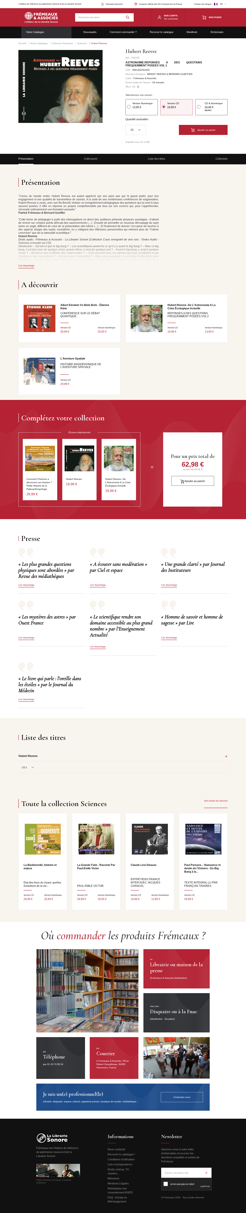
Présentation (25, 158)
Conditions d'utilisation (121, 1159)
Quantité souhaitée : (137, 119)
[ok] (206, 1173)
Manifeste (192, 32)
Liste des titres (156, 158)
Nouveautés (90, 32)
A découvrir (90, 158)
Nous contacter (117, 1149)
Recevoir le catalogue (161, 32)
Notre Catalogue (35, 32)
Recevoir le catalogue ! (121, 1154)
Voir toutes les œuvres (216, 800)
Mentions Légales (118, 1183)
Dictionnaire (217, 32)
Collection (222, 158)
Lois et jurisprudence (120, 1164)
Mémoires (113, 1178)
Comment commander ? (123, 32)
